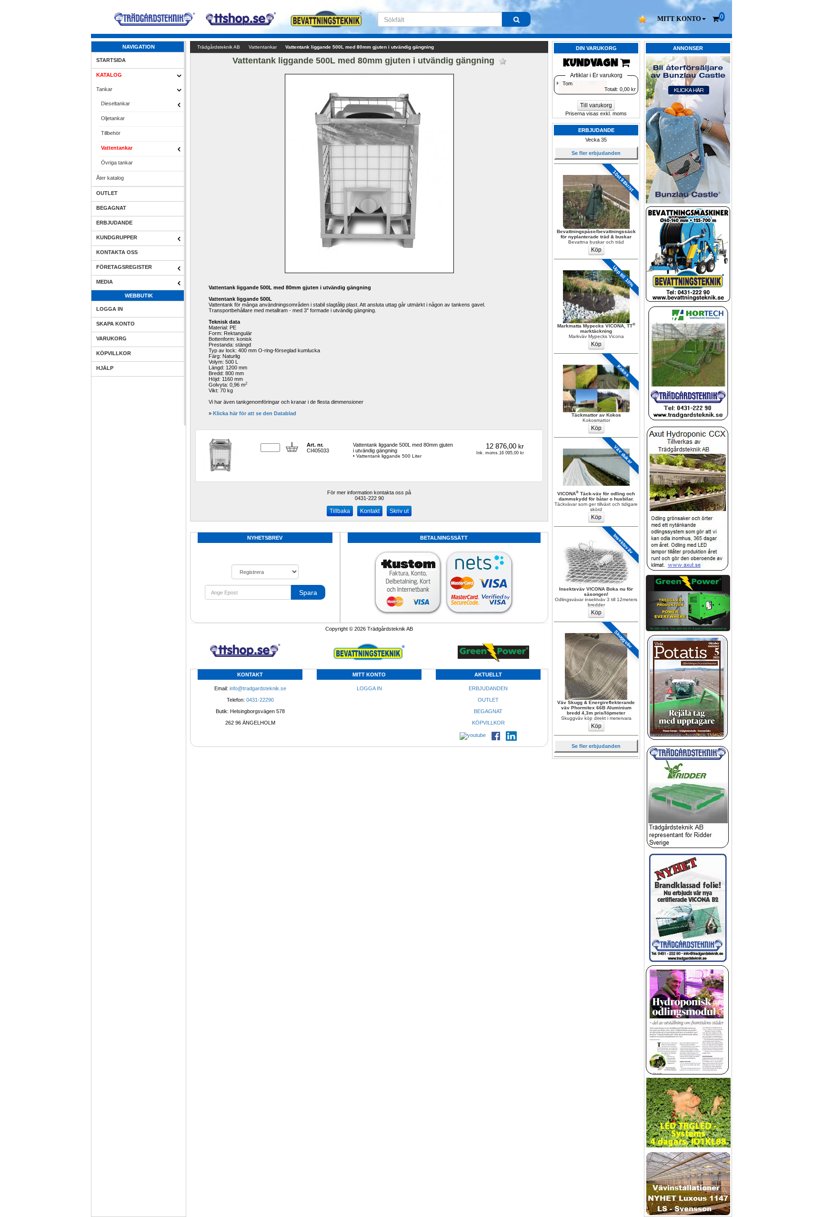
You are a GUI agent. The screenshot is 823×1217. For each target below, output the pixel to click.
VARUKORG (111, 338)
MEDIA (104, 282)
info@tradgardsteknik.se (258, 688)
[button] (681, 19)
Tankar (104, 89)
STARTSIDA (111, 60)
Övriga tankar (117, 162)
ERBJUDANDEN (488, 688)
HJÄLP (104, 368)
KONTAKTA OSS (117, 252)
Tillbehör (110, 133)
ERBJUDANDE (114, 222)
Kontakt (370, 511)
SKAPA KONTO (115, 324)
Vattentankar (116, 148)
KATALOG (109, 75)
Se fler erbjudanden (596, 153)
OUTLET (107, 193)
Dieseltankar (115, 103)
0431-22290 (260, 700)
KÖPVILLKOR (113, 353)
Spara (308, 592)
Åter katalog (110, 178)
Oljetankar (113, 118)
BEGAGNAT (111, 208)
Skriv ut (399, 511)
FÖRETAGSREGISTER (124, 267)
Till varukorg (596, 105)
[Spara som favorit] (502, 61)
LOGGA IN (109, 309)
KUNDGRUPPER (116, 237)
